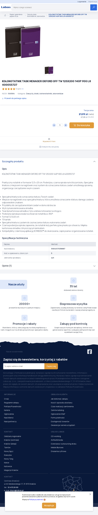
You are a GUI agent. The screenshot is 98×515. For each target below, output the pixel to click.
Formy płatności (57, 417)
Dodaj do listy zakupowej (50, 147)
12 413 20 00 (13, 487)
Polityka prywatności (36, 499)
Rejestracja (92, 2)
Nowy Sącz (8, 451)
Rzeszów (8, 455)
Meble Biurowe (57, 447)
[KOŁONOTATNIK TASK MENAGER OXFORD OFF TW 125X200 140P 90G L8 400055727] (23, 42)
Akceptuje (49, 505)
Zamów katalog (57, 410)
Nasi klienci (8, 417)
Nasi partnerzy (10, 421)
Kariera (7, 410)
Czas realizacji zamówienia (62, 406)
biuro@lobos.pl (17, 490)
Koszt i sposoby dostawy (61, 402)
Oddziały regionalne (12, 436)
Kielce (6, 462)
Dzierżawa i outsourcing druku (63, 444)
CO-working (56, 436)
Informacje (10, 394)
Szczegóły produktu (12, 161)
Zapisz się (51, 366)
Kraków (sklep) (10, 444)
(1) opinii (18, 89)
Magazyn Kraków (11, 470)
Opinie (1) (7, 265)
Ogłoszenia (9, 414)
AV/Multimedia (57, 440)
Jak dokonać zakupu (59, 399)
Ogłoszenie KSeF (58, 414)
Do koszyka (83, 125)
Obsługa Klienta (59, 394)
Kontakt (8, 431)
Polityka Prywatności (12, 406)
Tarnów (7, 447)
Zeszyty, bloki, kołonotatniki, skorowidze (36, 15)
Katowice (8, 466)
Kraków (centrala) (11, 440)
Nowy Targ (8, 459)
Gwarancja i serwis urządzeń (63, 425)
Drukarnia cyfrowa (58, 451)
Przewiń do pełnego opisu (15, 98)
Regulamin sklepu (11, 402)
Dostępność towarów (60, 421)
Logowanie (82, 2)
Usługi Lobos (57, 431)
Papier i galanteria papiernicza (16, 15)
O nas (6, 399)
